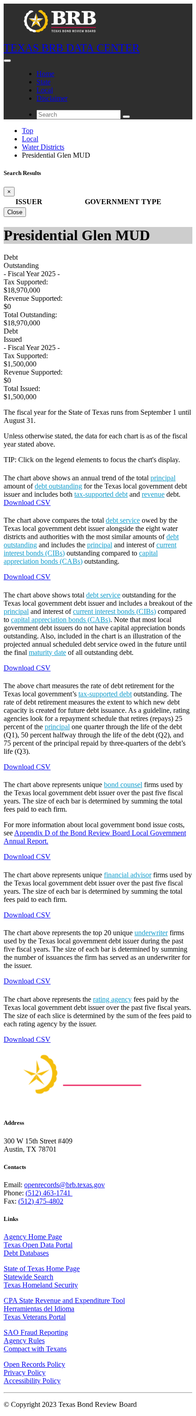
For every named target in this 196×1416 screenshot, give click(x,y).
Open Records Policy (34, 1364)
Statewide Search (28, 1277)
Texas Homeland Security (41, 1285)
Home (45, 73)
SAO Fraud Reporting (36, 1332)
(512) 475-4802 (40, 1201)
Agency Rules (24, 1340)
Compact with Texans (35, 1349)
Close (14, 212)
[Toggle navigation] (7, 60)
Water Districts (43, 147)
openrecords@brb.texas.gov (64, 1185)
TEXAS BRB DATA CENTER (71, 48)
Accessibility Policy (32, 1381)
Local (44, 90)
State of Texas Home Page (42, 1268)
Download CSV (27, 502)
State (43, 82)
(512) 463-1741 (49, 1193)
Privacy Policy (25, 1372)
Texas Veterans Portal (35, 1317)
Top (27, 130)
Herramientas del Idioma (39, 1309)
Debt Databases (26, 1253)
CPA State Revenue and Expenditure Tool (64, 1300)
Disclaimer (51, 98)
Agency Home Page (33, 1237)
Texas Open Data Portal (38, 1245)
